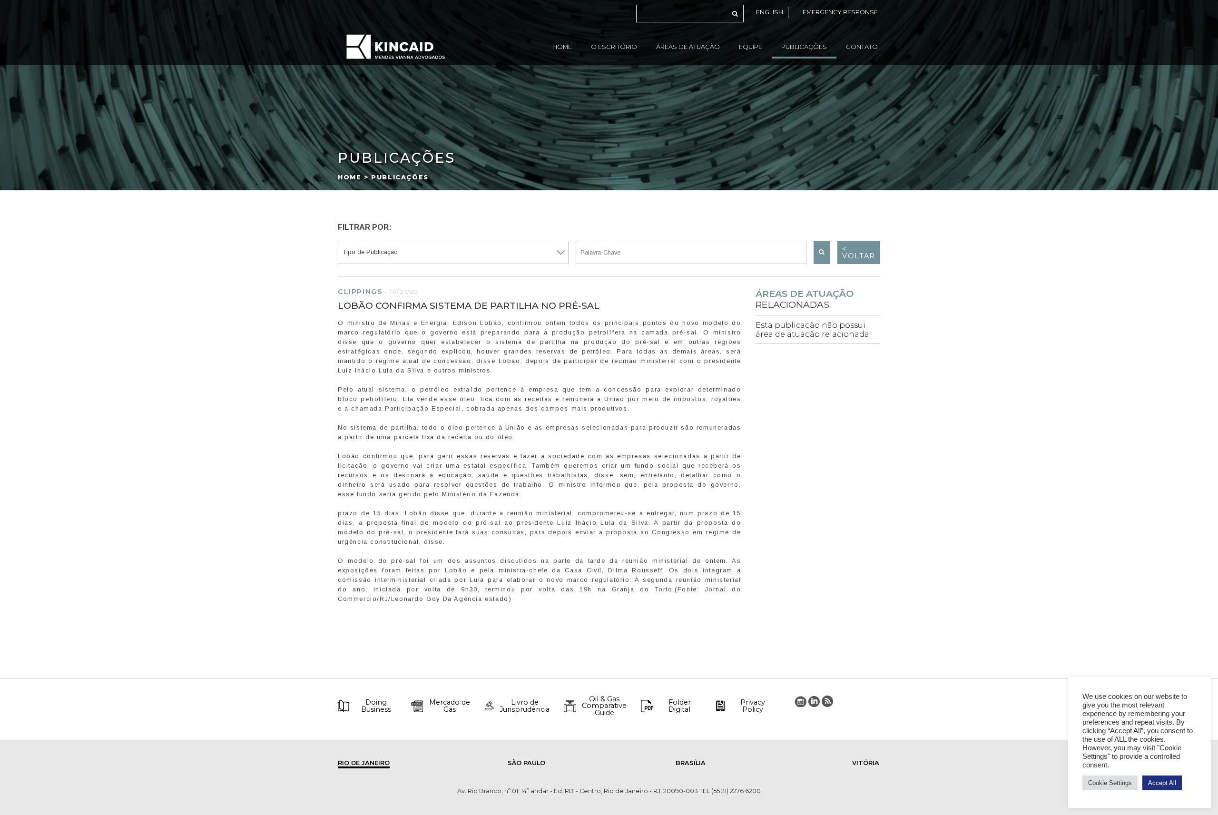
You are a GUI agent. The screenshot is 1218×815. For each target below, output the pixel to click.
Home (562, 46)
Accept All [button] (1162, 782)
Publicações (804, 46)
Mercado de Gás (449, 706)
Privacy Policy (752, 706)
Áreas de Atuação (688, 46)
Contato (862, 46)
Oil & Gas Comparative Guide (604, 706)
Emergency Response (840, 12)
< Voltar (858, 252)
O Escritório (614, 46)
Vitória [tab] (865, 762)
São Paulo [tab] (526, 762)
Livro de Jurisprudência (525, 706)
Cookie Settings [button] (1110, 782)
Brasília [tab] (691, 762)
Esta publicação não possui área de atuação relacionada (812, 330)
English (769, 12)
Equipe (750, 46)
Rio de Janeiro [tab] (364, 762)
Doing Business (376, 706)
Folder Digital (679, 706)
